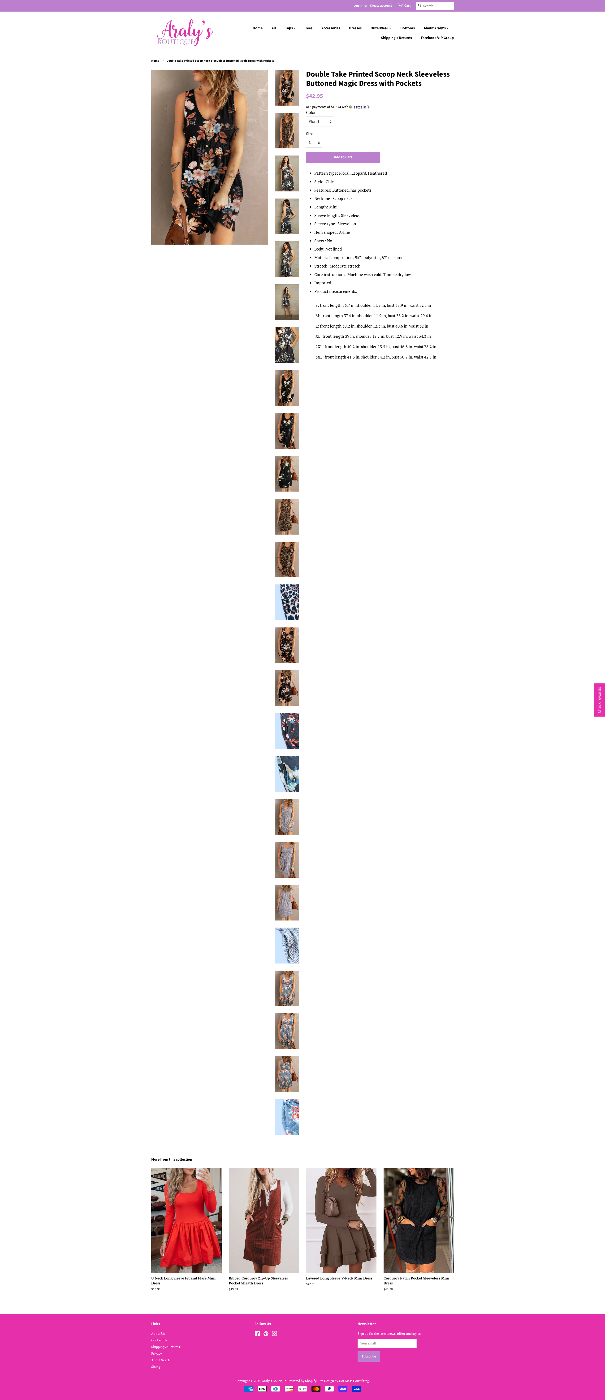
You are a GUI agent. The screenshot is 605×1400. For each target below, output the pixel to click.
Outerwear (380, 28)
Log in (358, 5)
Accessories (330, 28)
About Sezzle (161, 1360)
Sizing (155, 1366)
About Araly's (435, 28)
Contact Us (159, 1340)
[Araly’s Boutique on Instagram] (274, 1334)
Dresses (355, 28)
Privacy (156, 1353)
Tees (308, 28)
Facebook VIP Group (437, 37)
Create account (381, 5)
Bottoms (407, 28)
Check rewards (599, 700)
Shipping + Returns (396, 37)
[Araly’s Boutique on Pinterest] (265, 1334)
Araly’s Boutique (274, 1380)
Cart (407, 5)
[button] (380, 106)
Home (258, 28)
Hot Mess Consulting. (354, 1380)
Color (311, 112)
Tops (289, 28)
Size (309, 133)
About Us (158, 1333)
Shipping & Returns (165, 1346)
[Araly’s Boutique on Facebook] (257, 1334)
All (274, 28)
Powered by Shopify (302, 1380)
